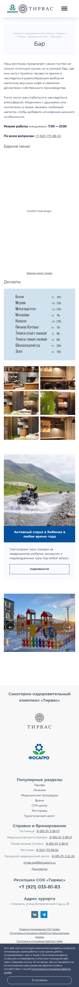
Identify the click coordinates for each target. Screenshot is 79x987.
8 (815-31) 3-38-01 (61, 837)
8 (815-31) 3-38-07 (48, 831)
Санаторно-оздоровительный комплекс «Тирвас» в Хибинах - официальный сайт (30, 9)
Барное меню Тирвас (40, 273)
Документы (40, 869)
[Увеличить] (70, 294)
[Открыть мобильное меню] (64, 6)
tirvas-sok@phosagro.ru (40, 862)
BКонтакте (34, 914)
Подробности (39, 569)
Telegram (43, 914)
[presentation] (10, 627)
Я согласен (39, 980)
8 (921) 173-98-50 (47, 850)
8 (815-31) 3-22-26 (63, 856)
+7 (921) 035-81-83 (39, 887)
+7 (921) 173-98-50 (48, 136)
